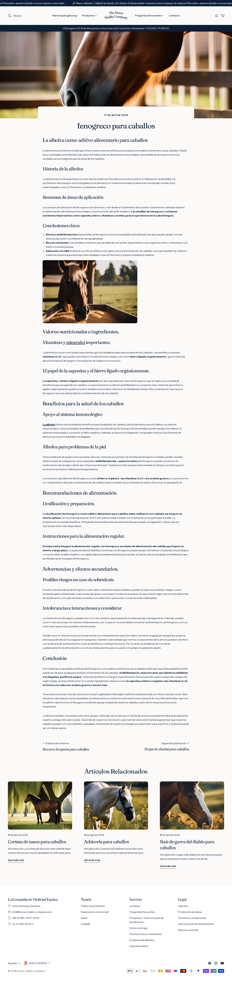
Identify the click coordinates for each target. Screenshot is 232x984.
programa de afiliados (141, 940)
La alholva (49, 424)
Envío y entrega (138, 928)
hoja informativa (138, 946)
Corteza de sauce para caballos (37, 841)
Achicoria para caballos (106, 841)
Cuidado (85, 923)
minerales (75, 342)
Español (12, 963)
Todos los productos (93, 905)
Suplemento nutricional (94, 911)
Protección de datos (190, 911)
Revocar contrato (188, 929)
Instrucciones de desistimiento (196, 923)
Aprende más (16, 860)
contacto (134, 905)
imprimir (183, 905)
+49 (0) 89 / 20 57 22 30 (25, 917)
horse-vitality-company (31, 970)
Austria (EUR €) (38, 963)
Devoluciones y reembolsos (145, 934)
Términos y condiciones (192, 917)
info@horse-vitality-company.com (32, 911)
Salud (84, 917)
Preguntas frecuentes (142, 911)
